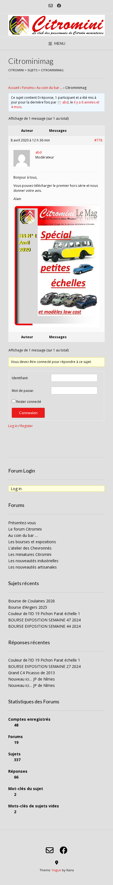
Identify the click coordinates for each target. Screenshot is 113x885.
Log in (13, 426)
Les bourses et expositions (32, 541)
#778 (98, 140)
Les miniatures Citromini (29, 554)
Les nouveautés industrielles (33, 560)
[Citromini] (56, 25)
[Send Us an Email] (50, 5)
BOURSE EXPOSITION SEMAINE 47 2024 (44, 619)
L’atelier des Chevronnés (30, 548)
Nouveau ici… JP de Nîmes (31, 679)
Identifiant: (20, 378)
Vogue (56, 870)
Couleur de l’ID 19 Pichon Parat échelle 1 (44, 613)
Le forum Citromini (25, 529)
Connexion (28, 412)
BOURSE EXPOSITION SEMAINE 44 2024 (44, 626)
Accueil (13, 87)
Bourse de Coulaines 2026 (31, 600)
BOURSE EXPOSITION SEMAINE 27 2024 (44, 666)
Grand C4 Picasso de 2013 (31, 672)
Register (26, 426)
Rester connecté (28, 401)
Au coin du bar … (49, 87)
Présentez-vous (22, 522)
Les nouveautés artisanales (32, 567)
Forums (28, 87)
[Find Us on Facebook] (59, 5)
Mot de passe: (23, 390)
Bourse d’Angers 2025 (27, 607)
